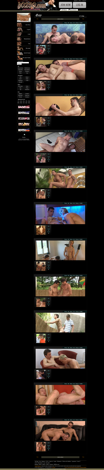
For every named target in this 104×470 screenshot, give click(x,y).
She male (47, 462)
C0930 (47, 464)
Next (83, 18)
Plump (27, 87)
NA (29, 101)
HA (18, 102)
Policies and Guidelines (66, 461)
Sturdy (27, 86)
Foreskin (27, 93)
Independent (20, 69)
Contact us (51, 461)
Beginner (43, 461)
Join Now (65, 5)
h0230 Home (37, 5)
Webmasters (59, 461)
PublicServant (27, 68)
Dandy (27, 78)
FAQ (80, 0)
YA (23, 102)
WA (29, 102)
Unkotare (51, 464)
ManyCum (27, 95)
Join (40, 461)
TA (26, 101)
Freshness (27, 97)
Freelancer (27, 71)
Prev (37, 18)
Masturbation (73, 9)
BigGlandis (20, 95)
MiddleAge (20, 80)
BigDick (20, 93)
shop (27, 73)
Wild (20, 77)
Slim (20, 87)
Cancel (78, 461)
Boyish (27, 77)
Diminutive (27, 89)
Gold (36, 462)
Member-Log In (79, 5)
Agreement (74, 461)
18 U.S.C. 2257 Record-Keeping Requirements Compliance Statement (24, 139)
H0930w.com (56, 464)
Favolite (20, 97)
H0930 (43, 464)
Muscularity (20, 86)
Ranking (18, 13)
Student (20, 71)
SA (23, 101)
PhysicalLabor (27, 69)
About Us (76, 0)
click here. (53, 467)
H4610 (40, 464)
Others (20, 73)
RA (26, 102)
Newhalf (20, 82)
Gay (82, 10)
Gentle (27, 80)
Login (55, 461)
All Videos (64, 9)
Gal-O (20, 78)
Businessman (20, 68)
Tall (20, 89)
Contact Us (84, 0)
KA (21, 101)
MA (21, 102)
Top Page (36, 461)
